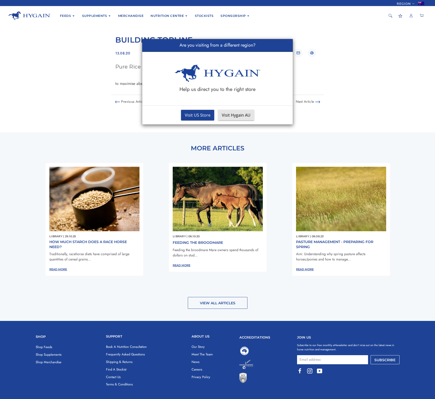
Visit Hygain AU (236, 115)
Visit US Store (197, 115)
